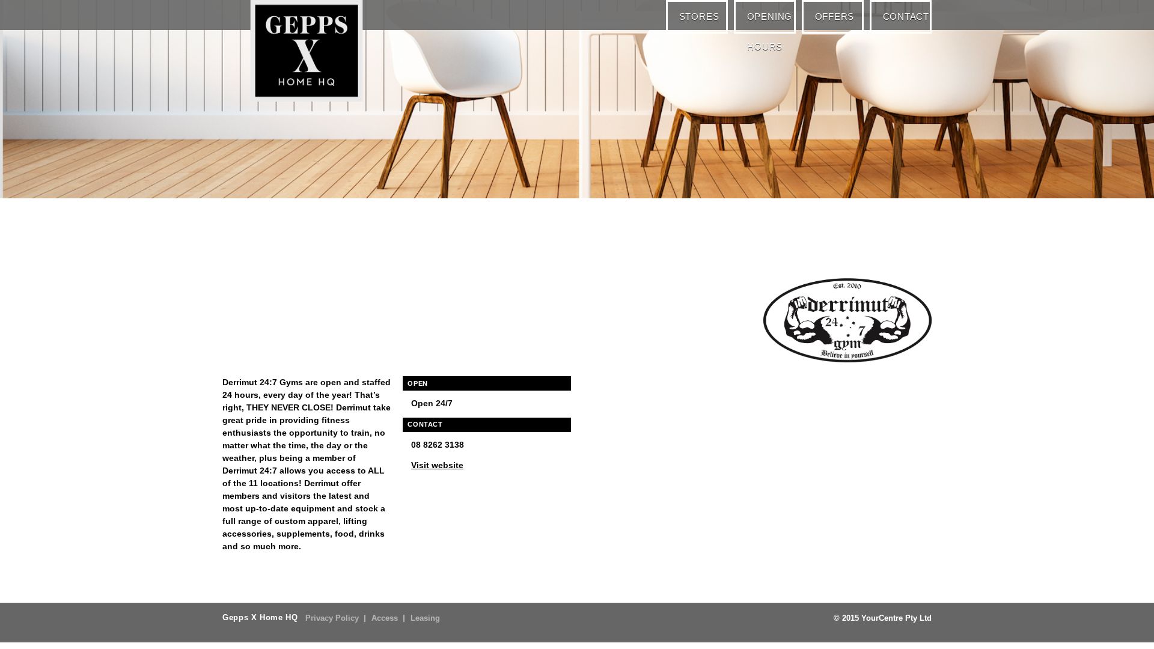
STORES (703, 16)
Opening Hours (772, 21)
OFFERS (836, 16)
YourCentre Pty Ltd (896, 618)
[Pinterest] (279, 225)
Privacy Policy (332, 618)
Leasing (425, 618)
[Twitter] (304, 225)
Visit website (437, 465)
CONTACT (907, 16)
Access (384, 618)
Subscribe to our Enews (860, 223)
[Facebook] (231, 225)
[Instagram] (255, 225)
